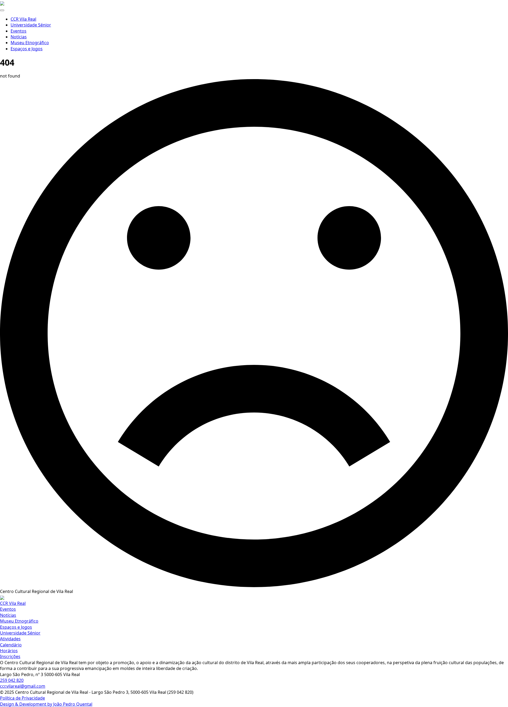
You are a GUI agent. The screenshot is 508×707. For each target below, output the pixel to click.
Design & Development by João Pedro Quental (46, 704)
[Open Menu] (2, 10)
